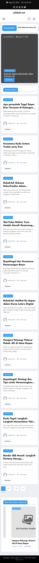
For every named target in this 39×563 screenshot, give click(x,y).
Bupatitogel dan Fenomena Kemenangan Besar (18, 263)
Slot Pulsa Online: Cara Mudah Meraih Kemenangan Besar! (19, 223)
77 (16, 489)
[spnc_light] (34, 19)
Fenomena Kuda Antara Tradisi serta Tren (16, 145)
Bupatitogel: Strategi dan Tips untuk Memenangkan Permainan (17, 381)
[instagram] (22, 7)
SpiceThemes (20, 559)
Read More (8, 129)
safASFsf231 (34, 37)
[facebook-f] (14, 7)
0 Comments (23, 123)
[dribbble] (19, 7)
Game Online (8, 99)
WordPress (21, 558)
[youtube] (25, 7)
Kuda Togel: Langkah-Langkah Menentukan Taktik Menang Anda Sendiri (19, 420)
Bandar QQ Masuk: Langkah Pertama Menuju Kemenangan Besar (19, 457)
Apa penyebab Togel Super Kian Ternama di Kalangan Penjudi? (19, 106)
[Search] (29, 19)
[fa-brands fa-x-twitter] (17, 7)
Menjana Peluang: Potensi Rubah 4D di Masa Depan (18, 341)
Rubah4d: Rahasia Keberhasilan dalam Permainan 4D (14, 184)
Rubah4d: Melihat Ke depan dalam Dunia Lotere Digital (19, 302)
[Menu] (3, 19)
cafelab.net (19, 12)
